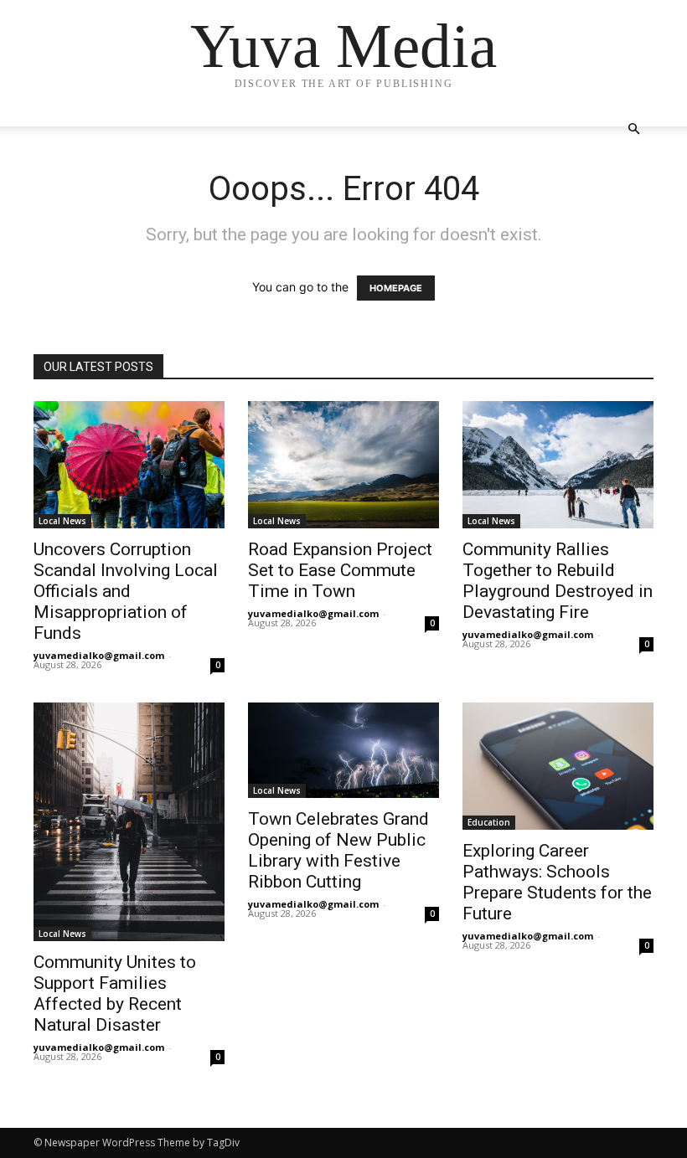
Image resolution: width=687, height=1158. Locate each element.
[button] (633, 129)
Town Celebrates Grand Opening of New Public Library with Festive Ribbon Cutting (338, 850)
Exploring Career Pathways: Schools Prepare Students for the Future (557, 882)
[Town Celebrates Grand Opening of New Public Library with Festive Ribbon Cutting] (343, 750)
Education (488, 822)
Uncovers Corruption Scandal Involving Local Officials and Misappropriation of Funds (126, 591)
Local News (62, 521)
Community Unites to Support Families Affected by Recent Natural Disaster (115, 993)
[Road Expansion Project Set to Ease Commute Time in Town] (343, 464)
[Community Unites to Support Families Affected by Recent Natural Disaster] (129, 822)
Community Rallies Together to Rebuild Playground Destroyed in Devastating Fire (557, 580)
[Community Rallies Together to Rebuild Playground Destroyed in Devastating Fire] (557, 464)
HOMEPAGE (395, 288)
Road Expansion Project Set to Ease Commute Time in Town (340, 570)
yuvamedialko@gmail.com (99, 655)
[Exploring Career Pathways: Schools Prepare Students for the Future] (557, 766)
